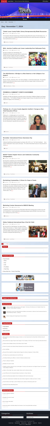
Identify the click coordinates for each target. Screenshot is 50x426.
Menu (25, 19)
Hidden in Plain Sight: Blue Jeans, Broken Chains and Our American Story (17, 370)
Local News (7, 174)
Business (7, 42)
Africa (5, 260)
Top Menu (46, 1)
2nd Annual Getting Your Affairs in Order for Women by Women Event (16, 357)
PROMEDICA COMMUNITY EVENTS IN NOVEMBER (18, 92)
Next (7, 243)
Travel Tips (6, 268)
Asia (5, 262)
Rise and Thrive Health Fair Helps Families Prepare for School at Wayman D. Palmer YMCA (21, 352)
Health (6, 67)
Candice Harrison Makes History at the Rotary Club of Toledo (15, 343)
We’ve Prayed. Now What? (8, 401)
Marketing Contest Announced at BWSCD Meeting (18, 205)
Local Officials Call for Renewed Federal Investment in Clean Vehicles (17, 373)
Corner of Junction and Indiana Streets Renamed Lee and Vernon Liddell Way (18, 346)
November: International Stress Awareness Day (18, 138)
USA (5, 264)
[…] (16, 38)
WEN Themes (28, 424)
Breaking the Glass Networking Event (10, 384)
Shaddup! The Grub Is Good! (8, 363)
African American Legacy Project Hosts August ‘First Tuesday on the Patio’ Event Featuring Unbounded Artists (25, 340)
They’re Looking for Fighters (8, 360)
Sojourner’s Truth (16, 33)
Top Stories (10, 67)
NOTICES (5, 328)
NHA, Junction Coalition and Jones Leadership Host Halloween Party (24, 48)
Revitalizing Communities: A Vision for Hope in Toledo (19, 180)
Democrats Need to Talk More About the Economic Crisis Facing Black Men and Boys (20, 405)
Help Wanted (6, 326)
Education (11, 42)
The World (6, 266)
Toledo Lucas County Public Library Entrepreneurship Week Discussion (25, 31)
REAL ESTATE (6, 330)
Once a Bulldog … (6, 349)
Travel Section (6, 258)
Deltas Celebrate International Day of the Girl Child (18, 222)
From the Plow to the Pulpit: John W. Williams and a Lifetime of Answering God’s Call (19, 381)
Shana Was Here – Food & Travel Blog (11, 271)
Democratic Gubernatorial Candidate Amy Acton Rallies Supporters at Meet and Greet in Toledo (22, 378)
